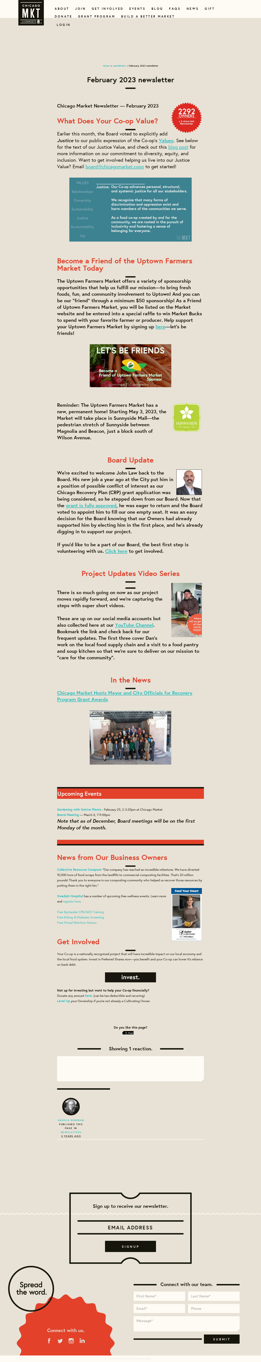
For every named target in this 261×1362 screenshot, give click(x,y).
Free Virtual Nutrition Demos (76, 922)
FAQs (174, 9)
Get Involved (106, 9)
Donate (63, 16)
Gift (209, 9)
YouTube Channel (134, 625)
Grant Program (95, 16)
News (192, 9)
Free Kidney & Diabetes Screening (80, 917)
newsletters (119, 65)
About (61, 9)
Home (106, 65)
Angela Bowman (71, 1120)
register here (72, 901)
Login (64, 25)
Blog (157, 9)
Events (136, 9)
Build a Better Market (145, 16)
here (160, 326)
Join (80, 9)
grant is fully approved (91, 505)
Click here (116, 551)
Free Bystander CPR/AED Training (80, 912)
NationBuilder (140, 1358)
